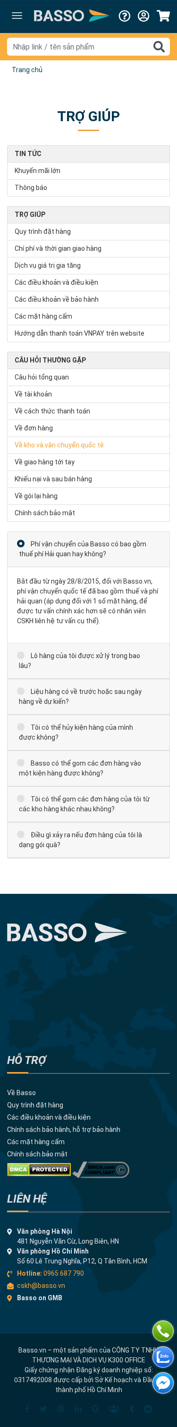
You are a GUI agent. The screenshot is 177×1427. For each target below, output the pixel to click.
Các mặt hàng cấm (43, 316)
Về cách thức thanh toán (52, 411)
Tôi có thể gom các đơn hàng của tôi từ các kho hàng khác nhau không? (84, 804)
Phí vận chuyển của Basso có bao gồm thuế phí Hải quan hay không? (82, 549)
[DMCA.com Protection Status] (39, 1169)
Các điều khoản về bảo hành (57, 299)
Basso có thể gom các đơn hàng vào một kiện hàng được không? (80, 768)
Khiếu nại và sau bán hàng (53, 479)
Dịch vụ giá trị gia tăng (48, 265)
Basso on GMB (39, 1298)
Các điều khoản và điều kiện (56, 282)
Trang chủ (27, 70)
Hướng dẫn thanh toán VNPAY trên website (79, 333)
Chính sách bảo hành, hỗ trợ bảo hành (63, 1129)
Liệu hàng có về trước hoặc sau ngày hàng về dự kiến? (80, 696)
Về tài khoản (33, 394)
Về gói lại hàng (36, 496)
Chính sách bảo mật (45, 513)
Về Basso (21, 1093)
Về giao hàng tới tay (45, 462)
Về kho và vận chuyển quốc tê (59, 445)
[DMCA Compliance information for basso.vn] (100, 1169)
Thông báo (31, 187)
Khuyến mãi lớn (37, 170)
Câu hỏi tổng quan (42, 377)
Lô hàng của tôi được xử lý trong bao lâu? (79, 660)
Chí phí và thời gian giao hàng (58, 248)
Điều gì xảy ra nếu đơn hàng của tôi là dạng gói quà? (80, 840)
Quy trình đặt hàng (43, 231)
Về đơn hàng (34, 428)
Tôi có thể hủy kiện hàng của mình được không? (76, 732)
